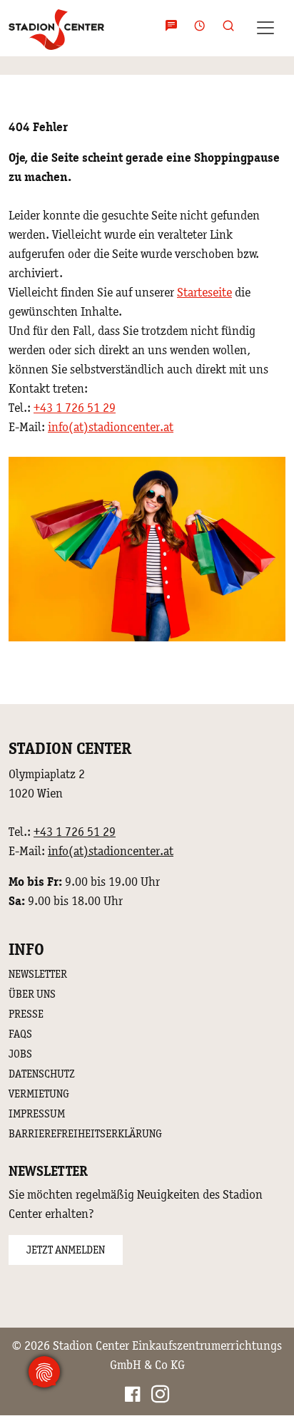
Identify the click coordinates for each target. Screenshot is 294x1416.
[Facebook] (132, 1396)
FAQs (20, 1033)
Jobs (20, 1053)
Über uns (32, 994)
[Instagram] (160, 1396)
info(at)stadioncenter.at (110, 427)
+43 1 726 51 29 (75, 407)
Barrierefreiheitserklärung (85, 1133)
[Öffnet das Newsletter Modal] (171, 28)
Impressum (37, 1113)
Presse (26, 1013)
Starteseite (204, 292)
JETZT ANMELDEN (65, 1249)
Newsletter (38, 974)
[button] (224, 28)
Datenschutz (42, 1073)
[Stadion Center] (56, 28)
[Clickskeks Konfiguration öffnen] (44, 1371)
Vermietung (39, 1093)
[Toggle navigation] (265, 28)
